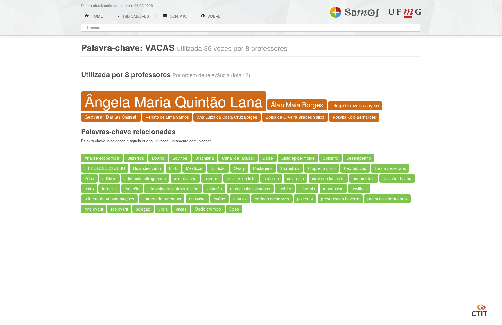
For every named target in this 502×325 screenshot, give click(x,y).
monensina (333, 188)
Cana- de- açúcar (238, 158)
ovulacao (197, 199)
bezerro (212, 178)
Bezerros (135, 158)
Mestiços (194, 168)
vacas (181, 209)
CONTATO (177, 16)
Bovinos (180, 158)
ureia (163, 209)
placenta (305, 199)
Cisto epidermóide (298, 158)
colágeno (295, 178)
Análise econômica (102, 158)
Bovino (158, 158)
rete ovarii (94, 209)
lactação (214, 188)
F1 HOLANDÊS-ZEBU (105, 168)
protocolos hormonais (387, 199)
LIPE (173, 168)
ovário (219, 199)
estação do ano (397, 178)
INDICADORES (135, 16)
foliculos (109, 188)
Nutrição (218, 168)
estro (89, 188)
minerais (307, 188)
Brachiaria (204, 158)
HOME (96, 16)
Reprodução (355, 168)
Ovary (239, 168)
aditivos (109, 178)
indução (132, 188)
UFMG (404, 13)
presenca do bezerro (340, 199)
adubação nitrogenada (145, 178)
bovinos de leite (241, 178)
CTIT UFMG (479, 309)
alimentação (185, 178)
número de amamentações (109, 199)
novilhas (359, 188)
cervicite (271, 178)
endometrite (364, 178)
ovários (240, 199)
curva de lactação (328, 178)
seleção (143, 209)
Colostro (330, 158)
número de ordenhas (161, 199)
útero (234, 209)
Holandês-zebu (147, 168)
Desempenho (358, 158)
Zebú (89, 178)
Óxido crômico (208, 209)
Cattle (267, 158)
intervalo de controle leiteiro (173, 188)
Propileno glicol (322, 168)
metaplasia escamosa (250, 188)
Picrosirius (290, 168)
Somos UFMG (354, 11)
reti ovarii (119, 209)
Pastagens (262, 168)
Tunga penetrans (390, 168)
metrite (284, 188)
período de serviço (272, 199)
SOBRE (213, 16)
